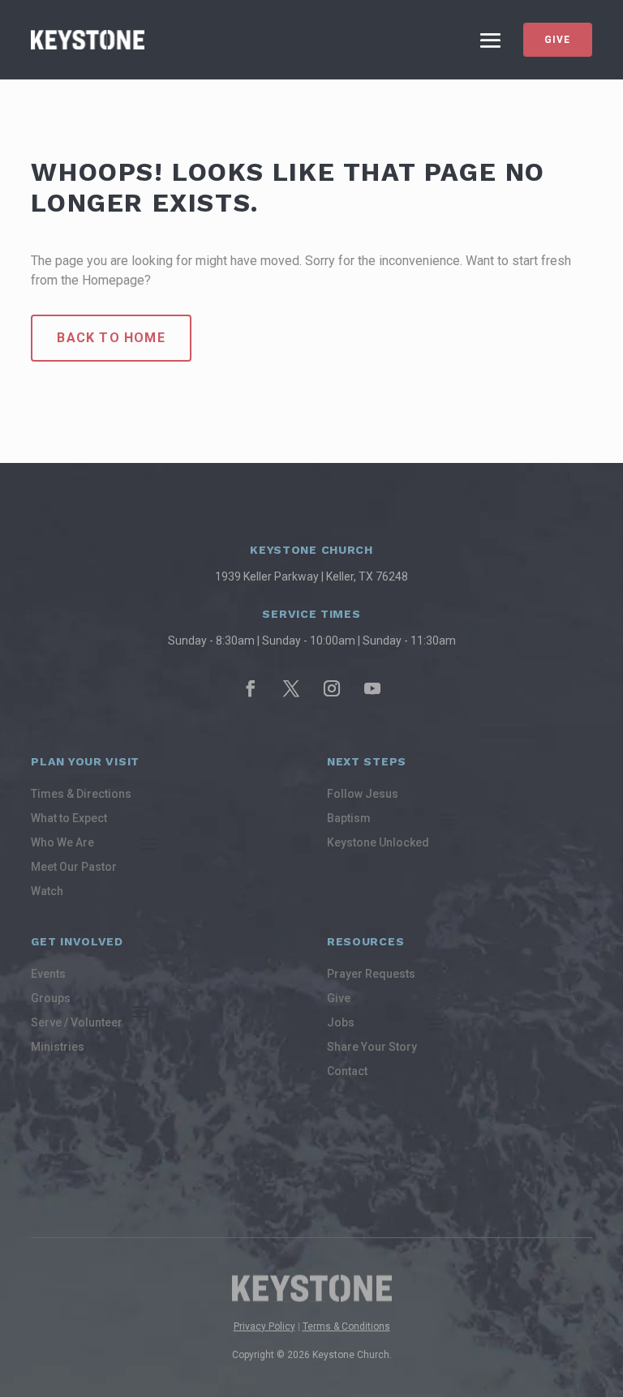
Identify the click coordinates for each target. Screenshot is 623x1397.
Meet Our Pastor (74, 867)
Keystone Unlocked (378, 843)
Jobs (340, 1023)
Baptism (349, 818)
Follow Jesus (362, 794)
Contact (347, 1071)
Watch (47, 891)
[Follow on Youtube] (372, 688)
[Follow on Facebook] (250, 688)
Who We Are (62, 843)
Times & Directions (81, 794)
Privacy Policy (264, 1326)
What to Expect (69, 818)
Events (48, 974)
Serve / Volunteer (76, 1023)
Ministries (57, 1047)
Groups (51, 998)
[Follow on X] (291, 688)
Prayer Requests (371, 974)
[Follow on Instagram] (332, 688)
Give (557, 39)
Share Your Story (372, 1047)
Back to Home (111, 337)
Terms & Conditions (346, 1326)
